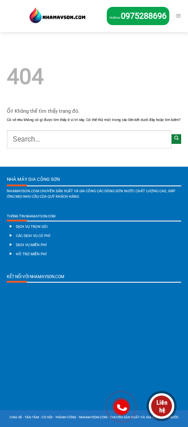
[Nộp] (176, 139)
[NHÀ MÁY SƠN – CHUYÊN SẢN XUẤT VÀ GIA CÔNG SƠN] (57, 16)
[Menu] (178, 16)
